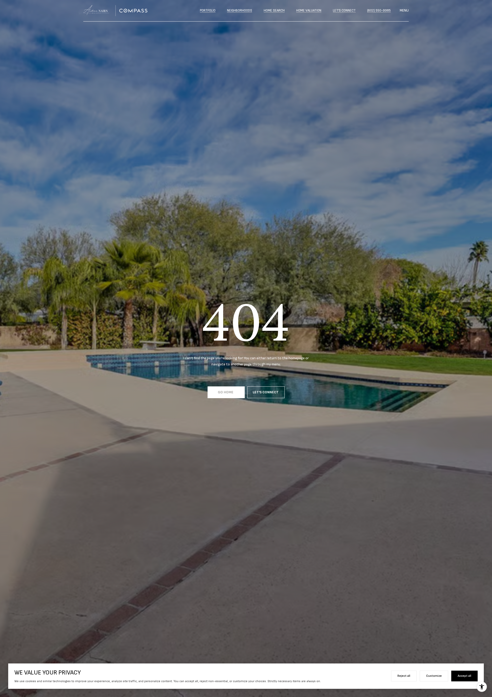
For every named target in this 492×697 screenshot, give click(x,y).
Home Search (274, 11)
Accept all (464, 676)
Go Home (226, 392)
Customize (434, 676)
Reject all (403, 676)
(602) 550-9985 (379, 11)
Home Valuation (308, 11)
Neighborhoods (239, 11)
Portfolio (208, 11)
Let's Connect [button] (266, 392)
